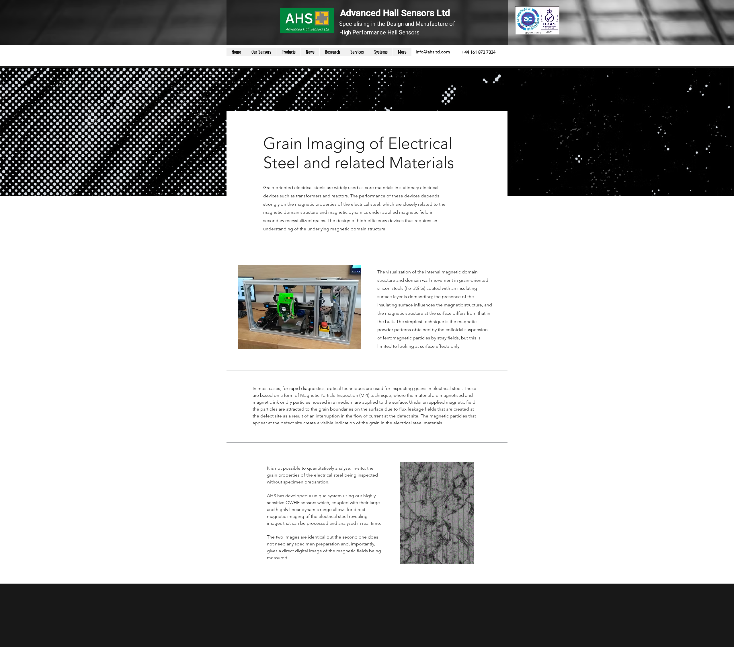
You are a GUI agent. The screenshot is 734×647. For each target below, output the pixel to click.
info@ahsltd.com (433, 52)
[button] (381, 52)
